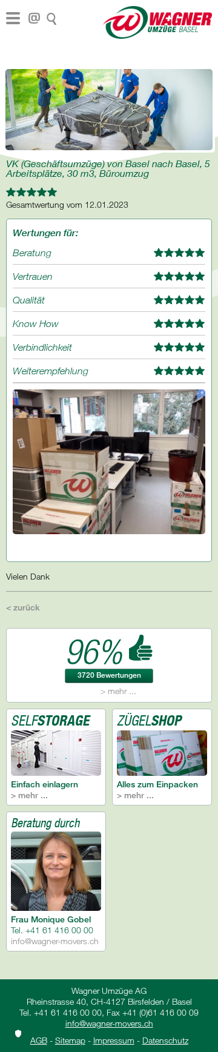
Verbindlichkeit (42, 347)
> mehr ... (118, 691)
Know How (36, 323)
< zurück (23, 607)
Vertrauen (33, 276)
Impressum (113, 1040)
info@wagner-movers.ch (55, 941)
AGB (38, 1040)
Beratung (32, 252)
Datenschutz (165, 1040)
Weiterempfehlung (50, 370)
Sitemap (70, 1040)
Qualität (29, 299)
